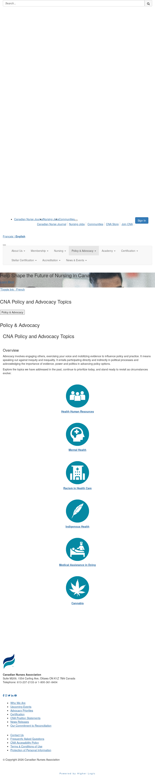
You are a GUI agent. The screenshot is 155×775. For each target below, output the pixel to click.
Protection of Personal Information (30, 750)
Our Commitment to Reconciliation (30, 725)
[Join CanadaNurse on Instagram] (6, 695)
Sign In (142, 220)
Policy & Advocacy (12, 312)
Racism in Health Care (77, 488)
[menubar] (86, 223)
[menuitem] (28, 219)
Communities (67, 219)
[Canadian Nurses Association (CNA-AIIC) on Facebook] (3, 695)
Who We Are (18, 703)
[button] (18, 250)
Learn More (7, 282)
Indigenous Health (77, 526)
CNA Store (112, 224)
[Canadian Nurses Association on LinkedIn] (12, 695)
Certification (17, 714)
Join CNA (127, 224)
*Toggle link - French (12, 289)
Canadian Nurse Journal (28, 219)
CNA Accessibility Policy (24, 742)
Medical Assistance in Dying (77, 565)
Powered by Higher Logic (78, 773)
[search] (148, 3)
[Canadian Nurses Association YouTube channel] (15, 695)
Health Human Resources (77, 411)
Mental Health (77, 450)
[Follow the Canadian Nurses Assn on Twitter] (9, 695)
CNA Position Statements (25, 718)
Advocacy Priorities (21, 710)
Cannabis (77, 603)
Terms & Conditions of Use (26, 746)
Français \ (14, 236)
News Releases (19, 722)
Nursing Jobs (51, 219)
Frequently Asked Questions (27, 739)
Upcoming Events (20, 707)
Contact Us (17, 735)
